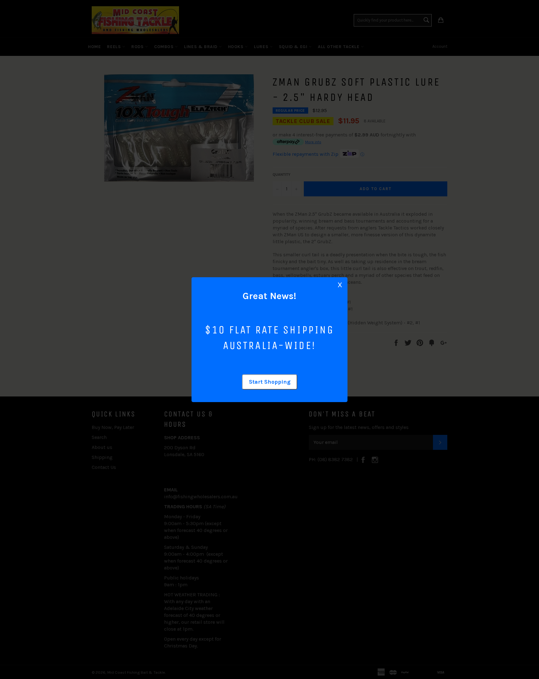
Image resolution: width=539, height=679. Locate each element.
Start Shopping (269, 381)
